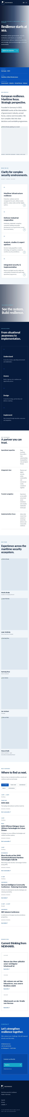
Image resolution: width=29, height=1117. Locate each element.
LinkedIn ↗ (4, 1104)
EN (23, 2)
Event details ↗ (4, 897)
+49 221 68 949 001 (6, 1046)
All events (5, 784)
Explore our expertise (10, 50)
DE (26, 2)
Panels (4, 788)
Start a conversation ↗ (6, 812)
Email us (13, 1065)
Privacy (3, 1102)
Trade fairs (13, 784)
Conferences (22, 784)
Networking (12, 788)
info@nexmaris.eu (5, 1044)
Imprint (3, 1100)
